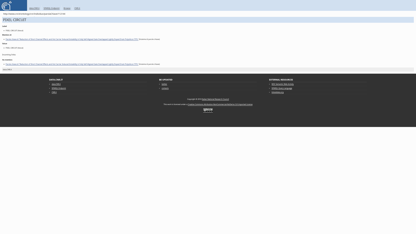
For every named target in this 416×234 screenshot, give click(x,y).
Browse (67, 8)
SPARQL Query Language (282, 88)
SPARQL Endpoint (52, 8)
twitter (164, 84)
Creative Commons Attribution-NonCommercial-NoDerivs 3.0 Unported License (220, 104)
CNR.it (77, 8)
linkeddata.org (278, 92)
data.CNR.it (34, 8)
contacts (165, 88)
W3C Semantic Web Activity (283, 84)
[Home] (13, 5)
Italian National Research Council (215, 99)
